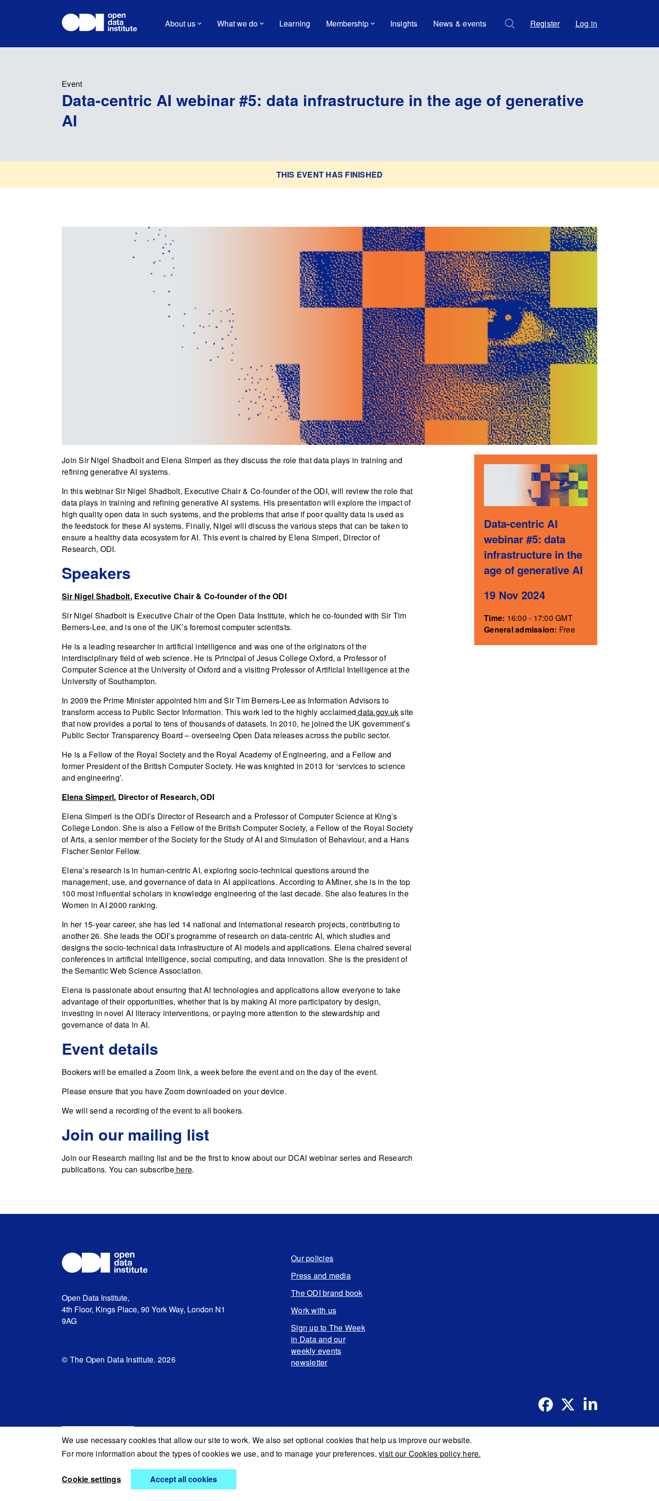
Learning (295, 23)
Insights (404, 23)
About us (180, 23)
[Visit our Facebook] (545, 1404)
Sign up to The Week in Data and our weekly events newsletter (328, 1345)
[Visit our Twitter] (568, 1404)
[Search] (510, 24)
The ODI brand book (327, 1292)
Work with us (313, 1310)
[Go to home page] (104, 24)
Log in (587, 23)
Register (545, 23)
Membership (347, 23)
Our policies (312, 1258)
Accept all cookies (183, 1479)
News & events (459, 23)
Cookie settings (91, 1479)
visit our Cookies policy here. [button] (430, 1453)
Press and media (321, 1275)
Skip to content (94, 50)
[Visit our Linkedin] (590, 1404)
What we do (237, 23)
